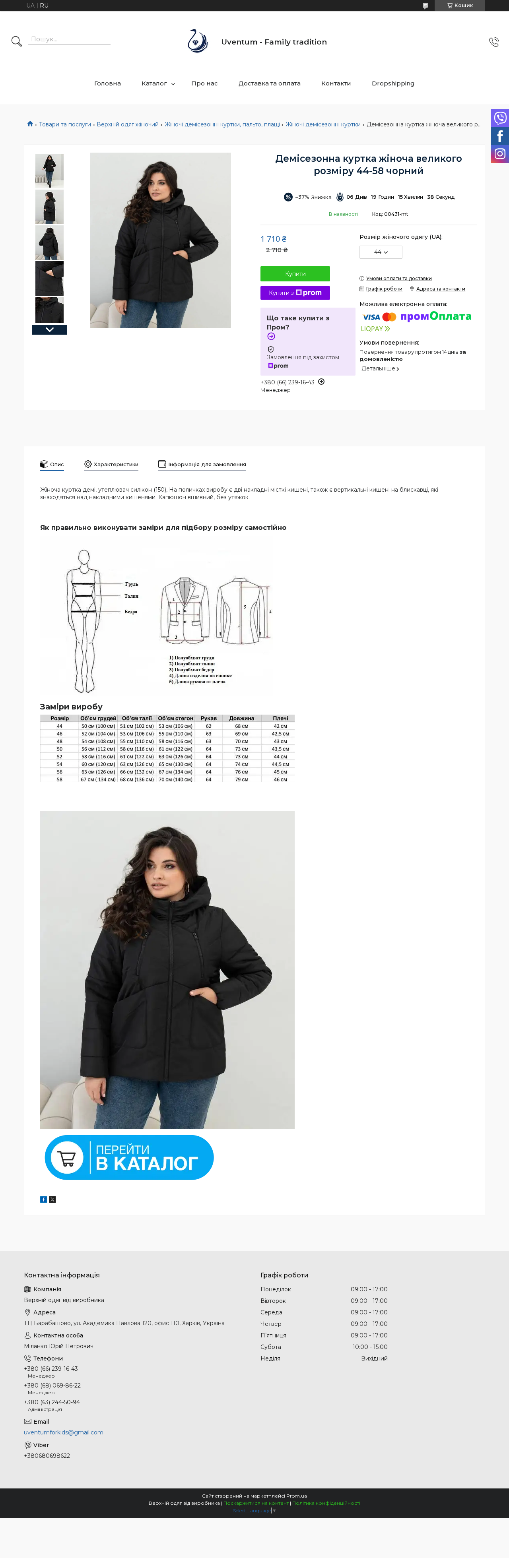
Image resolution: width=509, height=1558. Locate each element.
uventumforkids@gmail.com (63, 1432)
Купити (295, 273)
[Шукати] (16, 42)
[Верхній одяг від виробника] (198, 42)
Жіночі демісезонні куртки (323, 124)
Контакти (336, 83)
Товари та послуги (65, 124)
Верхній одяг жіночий (128, 124)
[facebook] (43, 1200)
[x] (52, 1200)
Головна (107, 83)
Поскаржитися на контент (256, 1503)
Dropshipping (393, 83)
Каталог (154, 83)
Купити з (281, 292)
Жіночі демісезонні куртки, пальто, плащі (222, 124)
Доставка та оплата (270, 83)
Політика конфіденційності (326, 1503)
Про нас (204, 83)
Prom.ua (296, 1496)
